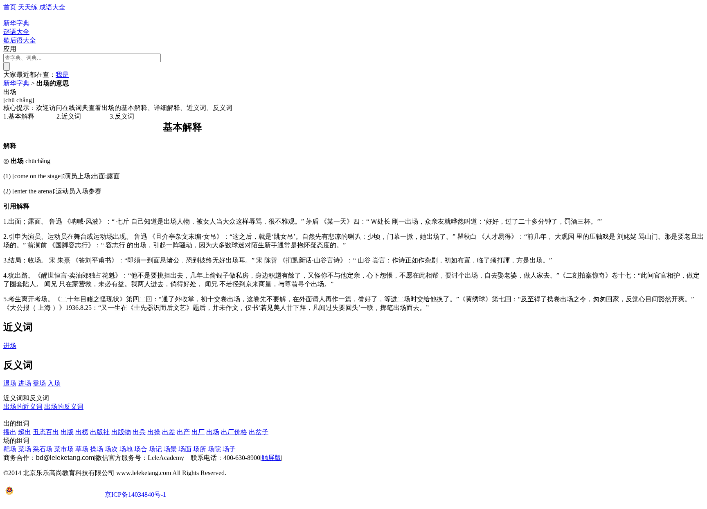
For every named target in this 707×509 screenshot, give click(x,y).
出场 (212, 431)
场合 (140, 449)
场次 (111, 449)
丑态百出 (46, 431)
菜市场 (64, 449)
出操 (153, 431)
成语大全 (52, 7)
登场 (39, 383)
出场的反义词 (63, 406)
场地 (126, 449)
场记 (155, 449)
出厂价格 (234, 431)
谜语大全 (16, 31)
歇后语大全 (19, 40)
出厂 (198, 431)
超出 (24, 431)
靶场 (9, 449)
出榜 (81, 431)
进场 (9, 345)
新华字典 (16, 83)
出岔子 (258, 431)
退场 (9, 383)
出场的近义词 (23, 406)
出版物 (121, 431)
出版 (67, 431)
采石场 (42, 449)
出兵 (139, 431)
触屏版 (271, 457)
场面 (184, 449)
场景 (170, 449)
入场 (54, 383)
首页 (9, 7)
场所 (199, 449)
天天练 (28, 7)
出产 (183, 431)
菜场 (24, 449)
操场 (96, 449)
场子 (229, 449)
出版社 (100, 431)
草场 (81, 449)
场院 (214, 449)
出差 (168, 431)
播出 (9, 431)
